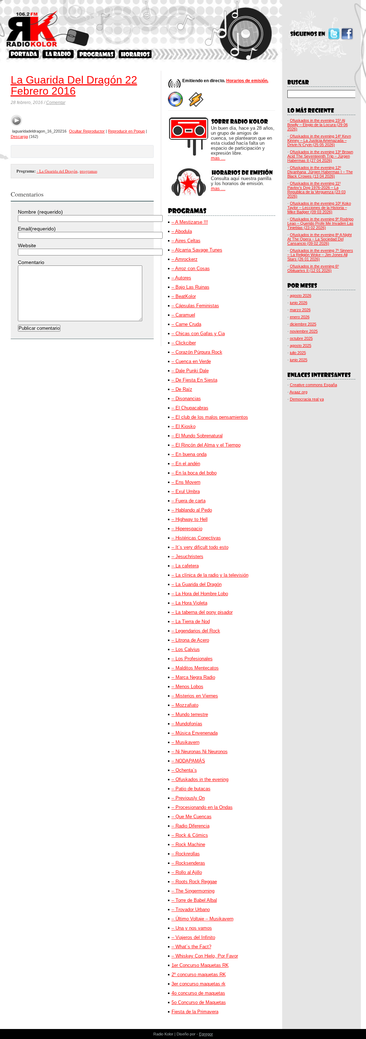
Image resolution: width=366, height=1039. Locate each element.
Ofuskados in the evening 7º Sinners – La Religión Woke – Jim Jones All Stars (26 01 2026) (320, 254)
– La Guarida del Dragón (197, 584)
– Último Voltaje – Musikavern (202, 918)
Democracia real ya (307, 399)
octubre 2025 (301, 338)
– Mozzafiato (185, 705)
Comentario (31, 262)
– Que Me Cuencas (192, 816)
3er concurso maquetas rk (199, 983)
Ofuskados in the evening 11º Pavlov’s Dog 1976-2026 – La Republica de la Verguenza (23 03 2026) (316, 189)
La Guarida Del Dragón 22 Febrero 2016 (74, 85)
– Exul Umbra (186, 491)
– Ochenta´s (184, 770)
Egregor (206, 1034)
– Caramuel (183, 315)
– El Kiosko (184, 426)
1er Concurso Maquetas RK (200, 965)
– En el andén (186, 463)
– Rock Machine (188, 844)
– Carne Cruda (186, 324)
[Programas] (96, 54)
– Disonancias (186, 398)
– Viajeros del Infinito (193, 937)
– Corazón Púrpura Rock (197, 352)
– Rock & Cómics (190, 835)
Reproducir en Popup (126, 131)
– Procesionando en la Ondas (202, 807)
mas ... (218, 158)
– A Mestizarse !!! (190, 222)
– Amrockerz (185, 259)
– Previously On (188, 798)
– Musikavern (185, 742)
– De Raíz (182, 389)
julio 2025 (298, 353)
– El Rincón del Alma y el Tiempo (206, 445)
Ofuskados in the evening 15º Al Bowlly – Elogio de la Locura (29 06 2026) (317, 124)
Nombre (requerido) (40, 212)
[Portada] (24, 54)
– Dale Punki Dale (190, 370)
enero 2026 (300, 317)
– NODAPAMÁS (188, 761)
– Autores (181, 277)
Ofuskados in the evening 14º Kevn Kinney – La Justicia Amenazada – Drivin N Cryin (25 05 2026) (319, 140)
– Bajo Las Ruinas (190, 287)
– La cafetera (185, 565)
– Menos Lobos (187, 686)
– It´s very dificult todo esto (200, 547)
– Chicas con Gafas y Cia (198, 333)
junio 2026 (298, 302)
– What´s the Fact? (191, 946)
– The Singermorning (193, 891)
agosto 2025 (300, 345)
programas (88, 171)
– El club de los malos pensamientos (210, 417)
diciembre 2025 (303, 324)
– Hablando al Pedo (192, 510)
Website (27, 245)
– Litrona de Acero (190, 640)
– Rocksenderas (188, 863)
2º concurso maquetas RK (199, 974)
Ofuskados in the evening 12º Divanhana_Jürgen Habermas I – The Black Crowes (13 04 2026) (320, 171)
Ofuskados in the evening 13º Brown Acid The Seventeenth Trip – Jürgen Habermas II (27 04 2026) (320, 156)
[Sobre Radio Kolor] (58, 54)
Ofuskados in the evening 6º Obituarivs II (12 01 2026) (313, 268)
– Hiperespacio (187, 528)
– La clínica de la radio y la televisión (210, 575)
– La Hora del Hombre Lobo (200, 593)
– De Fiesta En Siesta (194, 380)
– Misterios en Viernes (195, 696)
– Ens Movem (186, 482)
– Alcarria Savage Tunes (197, 250)
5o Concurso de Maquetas (199, 1002)
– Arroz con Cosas (191, 268)
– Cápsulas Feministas (195, 305)
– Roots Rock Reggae (194, 881)
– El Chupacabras (190, 408)
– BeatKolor (184, 296)
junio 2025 (298, 360)
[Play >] (16, 120)
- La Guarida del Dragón (57, 171)
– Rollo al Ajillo (187, 872)
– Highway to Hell (190, 519)
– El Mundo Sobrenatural (197, 435)
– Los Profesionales (192, 658)
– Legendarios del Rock (196, 630)
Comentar (55, 102)
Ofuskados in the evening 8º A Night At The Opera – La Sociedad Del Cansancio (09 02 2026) (319, 239)
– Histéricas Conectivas (196, 538)
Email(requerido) (37, 229)
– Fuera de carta (189, 500)
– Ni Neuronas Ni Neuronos (200, 751)
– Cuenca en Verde (191, 361)
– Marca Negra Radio (193, 677)
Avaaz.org (298, 392)
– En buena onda (189, 454)
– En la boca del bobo (194, 473)
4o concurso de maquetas (198, 993)
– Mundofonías (187, 723)
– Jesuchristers (187, 556)
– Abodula (182, 231)
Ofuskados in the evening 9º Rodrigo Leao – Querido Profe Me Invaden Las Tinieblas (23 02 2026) (320, 223)
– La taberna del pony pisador (202, 612)
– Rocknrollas (186, 853)
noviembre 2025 (304, 331)
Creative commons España (313, 385)
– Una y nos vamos (192, 928)
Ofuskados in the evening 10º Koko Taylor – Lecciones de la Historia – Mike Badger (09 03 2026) (319, 207)
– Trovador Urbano (191, 909)
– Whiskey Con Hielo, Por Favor (205, 956)
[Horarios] (135, 54)
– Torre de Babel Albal (194, 900)
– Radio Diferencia (190, 826)
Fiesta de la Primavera (195, 1011)
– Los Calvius (186, 649)
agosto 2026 (300, 295)
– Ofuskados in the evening (200, 779)
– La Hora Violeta (189, 603)
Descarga (19, 136)
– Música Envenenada (195, 733)
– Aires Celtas (186, 240)
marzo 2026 (300, 310)
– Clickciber (184, 342)
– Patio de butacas (191, 788)
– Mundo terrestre (190, 714)
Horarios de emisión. (247, 80)
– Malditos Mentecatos (195, 668)
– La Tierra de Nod (191, 621)
